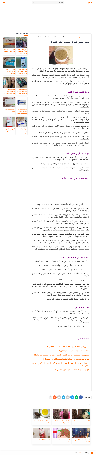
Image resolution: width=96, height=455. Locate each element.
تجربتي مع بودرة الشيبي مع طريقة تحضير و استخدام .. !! (68, 346)
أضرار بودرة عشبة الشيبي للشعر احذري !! (74, 351)
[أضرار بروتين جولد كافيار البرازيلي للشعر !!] (81, 433)
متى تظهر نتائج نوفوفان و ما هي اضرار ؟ (23, 131)
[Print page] (59, 398)
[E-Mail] (68, 398)
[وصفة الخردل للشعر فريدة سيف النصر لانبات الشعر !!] (41, 414)
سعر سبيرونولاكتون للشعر (10, 110)
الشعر (90, 2)
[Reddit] (55, 398)
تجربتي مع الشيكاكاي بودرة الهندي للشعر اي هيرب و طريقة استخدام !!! (61, 355)
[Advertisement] (48, 20)
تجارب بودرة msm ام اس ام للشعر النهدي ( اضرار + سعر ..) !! (66, 359)
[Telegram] (64, 398)
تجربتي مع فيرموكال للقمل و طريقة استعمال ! (10, 71)
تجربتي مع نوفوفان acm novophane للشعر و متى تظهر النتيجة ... (22, 111)
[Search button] (34, 2)
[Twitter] (72, 398)
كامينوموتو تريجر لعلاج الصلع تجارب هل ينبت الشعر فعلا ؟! (22, 91)
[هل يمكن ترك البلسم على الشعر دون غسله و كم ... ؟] (41, 433)
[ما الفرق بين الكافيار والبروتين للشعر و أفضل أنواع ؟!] (61, 414)
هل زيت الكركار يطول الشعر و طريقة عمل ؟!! (72, 369)
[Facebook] (81, 398)
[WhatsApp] (77, 398)
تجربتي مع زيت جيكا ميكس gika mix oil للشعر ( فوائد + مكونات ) (22, 52)
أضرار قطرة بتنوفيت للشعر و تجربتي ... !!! (10, 130)
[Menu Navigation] (4, 2)
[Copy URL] (51, 398)
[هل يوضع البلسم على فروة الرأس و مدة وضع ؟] (61, 433)
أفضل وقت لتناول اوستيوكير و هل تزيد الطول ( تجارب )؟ (22, 71)
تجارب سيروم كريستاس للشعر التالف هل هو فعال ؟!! (9, 91)
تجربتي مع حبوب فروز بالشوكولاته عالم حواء (9, 51)
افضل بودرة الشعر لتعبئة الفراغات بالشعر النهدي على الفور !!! (60, 364)
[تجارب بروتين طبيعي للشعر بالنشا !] (81, 414)
